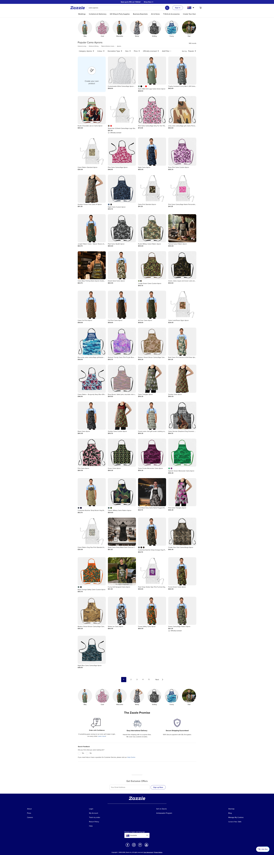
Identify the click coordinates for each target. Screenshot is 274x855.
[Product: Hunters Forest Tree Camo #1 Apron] (92, 189)
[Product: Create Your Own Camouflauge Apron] (182, 532)
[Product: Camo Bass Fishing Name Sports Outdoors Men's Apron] (92, 265)
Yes (83, 753)
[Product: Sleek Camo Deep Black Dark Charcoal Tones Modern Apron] (122, 532)
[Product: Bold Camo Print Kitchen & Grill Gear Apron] (182, 342)
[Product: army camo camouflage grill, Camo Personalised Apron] (182, 110)
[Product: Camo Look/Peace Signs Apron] (182, 305)
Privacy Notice (158, 852)
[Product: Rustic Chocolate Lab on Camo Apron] (92, 110)
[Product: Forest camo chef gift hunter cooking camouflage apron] (152, 416)
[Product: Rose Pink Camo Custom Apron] (182, 152)
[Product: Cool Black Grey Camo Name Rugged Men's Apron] (152, 492)
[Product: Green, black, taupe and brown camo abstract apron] (182, 265)
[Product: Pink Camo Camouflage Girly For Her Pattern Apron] (152, 110)
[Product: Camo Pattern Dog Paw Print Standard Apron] (92, 532)
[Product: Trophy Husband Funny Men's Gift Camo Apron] (182, 71)
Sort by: (184, 51)
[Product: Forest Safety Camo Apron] (152, 611)
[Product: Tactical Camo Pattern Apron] (182, 228)
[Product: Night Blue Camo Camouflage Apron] (92, 650)
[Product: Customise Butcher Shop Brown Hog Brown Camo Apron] (92, 492)
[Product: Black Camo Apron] (92, 416)
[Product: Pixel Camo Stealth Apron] (122, 228)
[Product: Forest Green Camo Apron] (182, 571)
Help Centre (131, 757)
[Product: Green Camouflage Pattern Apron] (182, 611)
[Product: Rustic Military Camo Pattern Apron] (152, 228)
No (91, 753)
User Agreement (148, 852)
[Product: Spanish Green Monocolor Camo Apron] (182, 453)
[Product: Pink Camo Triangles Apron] (182, 492)
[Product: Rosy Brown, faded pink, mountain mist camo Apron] (122, 379)
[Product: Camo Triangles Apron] (152, 379)
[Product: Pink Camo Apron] (92, 453)
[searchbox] (128, 7)
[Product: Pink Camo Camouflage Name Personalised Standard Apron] (182, 189)
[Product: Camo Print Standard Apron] (152, 189)
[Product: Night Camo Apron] (152, 152)
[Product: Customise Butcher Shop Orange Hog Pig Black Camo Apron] (152, 532)
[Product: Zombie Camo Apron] (182, 379)
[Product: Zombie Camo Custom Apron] (122, 416)
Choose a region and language (134, 832)
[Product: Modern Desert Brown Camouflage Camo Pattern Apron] (152, 342)
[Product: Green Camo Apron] (122, 453)
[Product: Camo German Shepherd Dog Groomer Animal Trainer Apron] (182, 416)
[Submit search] (167, 8)
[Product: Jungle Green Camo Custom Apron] (152, 265)
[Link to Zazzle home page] (78, 8)
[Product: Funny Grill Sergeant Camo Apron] (122, 571)
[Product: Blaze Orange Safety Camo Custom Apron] (92, 571)
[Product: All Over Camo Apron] (152, 305)
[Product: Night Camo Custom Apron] (122, 189)
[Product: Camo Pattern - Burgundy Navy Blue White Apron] (92, 379)
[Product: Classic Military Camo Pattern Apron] (122, 492)
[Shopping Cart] (200, 7)
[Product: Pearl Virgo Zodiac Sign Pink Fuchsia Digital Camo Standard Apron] (152, 571)
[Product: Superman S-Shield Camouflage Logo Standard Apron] (122, 110)
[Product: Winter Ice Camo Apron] (122, 611)
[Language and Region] (191, 8)
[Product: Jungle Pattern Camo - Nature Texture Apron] (92, 228)
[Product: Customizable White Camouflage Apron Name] (122, 71)
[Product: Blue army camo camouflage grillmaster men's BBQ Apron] (92, 342)
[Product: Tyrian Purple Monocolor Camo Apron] (152, 453)
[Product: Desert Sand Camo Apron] (122, 265)
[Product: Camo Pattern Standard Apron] (92, 152)
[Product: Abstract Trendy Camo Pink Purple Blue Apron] (122, 342)
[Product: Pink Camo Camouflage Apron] (122, 152)
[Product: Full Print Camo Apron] (122, 305)
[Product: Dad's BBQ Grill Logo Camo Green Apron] (152, 71)
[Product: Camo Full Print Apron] (92, 305)
